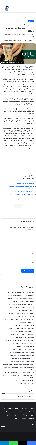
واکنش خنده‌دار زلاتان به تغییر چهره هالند (23, 349)
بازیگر (16, 412)
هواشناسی (31, 418)
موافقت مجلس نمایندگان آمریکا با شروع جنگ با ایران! (20, 298)
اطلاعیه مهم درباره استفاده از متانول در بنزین (22, 361)
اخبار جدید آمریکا (24, 408)
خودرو (32, 415)
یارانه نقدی (17, 206)
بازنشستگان (23, 412)
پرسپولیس (23, 418)
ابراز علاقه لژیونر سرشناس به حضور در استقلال (22, 343)
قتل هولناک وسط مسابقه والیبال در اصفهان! (22, 331)
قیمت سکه (13, 415)
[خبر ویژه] (7, 8)
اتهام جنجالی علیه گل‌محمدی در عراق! (24, 310)
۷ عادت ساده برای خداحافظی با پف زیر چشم (22, 334)
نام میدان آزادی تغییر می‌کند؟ (26, 383)
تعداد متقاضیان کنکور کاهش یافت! (25, 380)
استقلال (16, 408)
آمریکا (32, 408)
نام (33, 254)
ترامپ (6, 412)
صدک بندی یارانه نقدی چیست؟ (25, 183)
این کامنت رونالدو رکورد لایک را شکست (24, 346)
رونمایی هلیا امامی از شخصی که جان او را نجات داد (20, 328)
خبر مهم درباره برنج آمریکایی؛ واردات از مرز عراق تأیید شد (19, 372)
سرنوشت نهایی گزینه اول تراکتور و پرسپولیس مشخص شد (19, 340)
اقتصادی (27, 17)
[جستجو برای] (4, 9)
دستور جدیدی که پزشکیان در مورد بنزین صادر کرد (21, 313)
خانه (31, 17)
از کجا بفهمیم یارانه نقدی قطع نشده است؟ (22, 195)
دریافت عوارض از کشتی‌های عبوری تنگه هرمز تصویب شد (19, 319)
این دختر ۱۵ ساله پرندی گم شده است (24, 325)
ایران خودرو (31, 412)
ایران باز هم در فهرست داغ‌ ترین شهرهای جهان (22, 307)
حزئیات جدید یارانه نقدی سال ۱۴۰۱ (24, 192)
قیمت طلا (6, 415)
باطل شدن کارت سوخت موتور (25, 396)
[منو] (32, 9)
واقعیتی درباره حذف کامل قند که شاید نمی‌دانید (22, 352)
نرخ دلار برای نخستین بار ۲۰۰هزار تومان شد (23, 358)
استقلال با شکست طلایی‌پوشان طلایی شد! (23, 301)
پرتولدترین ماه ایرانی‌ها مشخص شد (25, 337)
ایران (4, 408)
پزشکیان (16, 418)
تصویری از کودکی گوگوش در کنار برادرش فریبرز (22, 355)
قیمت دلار (21, 415)
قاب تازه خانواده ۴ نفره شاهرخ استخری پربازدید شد (20, 292)
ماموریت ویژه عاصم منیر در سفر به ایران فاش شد (21, 304)
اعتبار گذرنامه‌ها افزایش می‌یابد (26, 322)
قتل (27, 415)
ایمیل (32, 262)
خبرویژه (26, 67)
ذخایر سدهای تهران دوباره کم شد (25, 316)
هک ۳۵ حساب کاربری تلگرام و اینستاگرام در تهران (21, 295)
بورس (11, 412)
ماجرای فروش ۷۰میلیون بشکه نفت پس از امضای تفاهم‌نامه (18, 364)
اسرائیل (10, 408)
